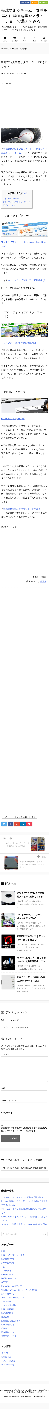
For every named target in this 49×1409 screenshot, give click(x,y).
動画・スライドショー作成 (12, 1255)
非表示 (25, 193)
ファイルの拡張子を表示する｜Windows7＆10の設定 (24, 1224)
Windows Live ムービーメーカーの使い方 (19, 1290)
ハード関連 (6, 1301)
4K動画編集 (6, 1270)
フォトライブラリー (11, 199)
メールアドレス (8, 1100)
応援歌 (4, 1328)
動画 (3, 1251)
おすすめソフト (8, 1263)
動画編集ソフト (8, 1259)
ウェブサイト (7, 1112)
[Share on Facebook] (10, 824)
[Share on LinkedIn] (23, 824)
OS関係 (4, 1282)
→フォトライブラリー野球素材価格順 (26, 280)
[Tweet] (4, 824)
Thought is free (39, 1396)
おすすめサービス (9, 1293)
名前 (4, 1088)
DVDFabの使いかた (9, 1278)
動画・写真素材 (40, 577)
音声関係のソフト (9, 1336)
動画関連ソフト (8, 1324)
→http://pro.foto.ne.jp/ (19, 342)
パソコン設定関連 (9, 1305)
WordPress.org (7, 1364)
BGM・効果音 (7, 1274)
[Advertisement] (24, 105)
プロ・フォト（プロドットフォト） (17, 202)
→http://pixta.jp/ (12, 418)
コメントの (8, 1360)
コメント (5, 1054)
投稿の (6, 1357)
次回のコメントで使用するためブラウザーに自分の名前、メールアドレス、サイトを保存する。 (24, 1129)
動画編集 (5, 1317)
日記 (3, 1266)
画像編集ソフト (8, 1332)
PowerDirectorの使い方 (11, 1286)
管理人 (43, 581)
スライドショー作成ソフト (12, 1297)
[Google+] (17, 824)
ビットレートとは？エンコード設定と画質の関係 (22, 1197)
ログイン (5, 1353)
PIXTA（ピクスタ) (10, 205)
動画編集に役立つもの (10, 1320)
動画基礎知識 (7, 1313)
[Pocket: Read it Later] (29, 824)
